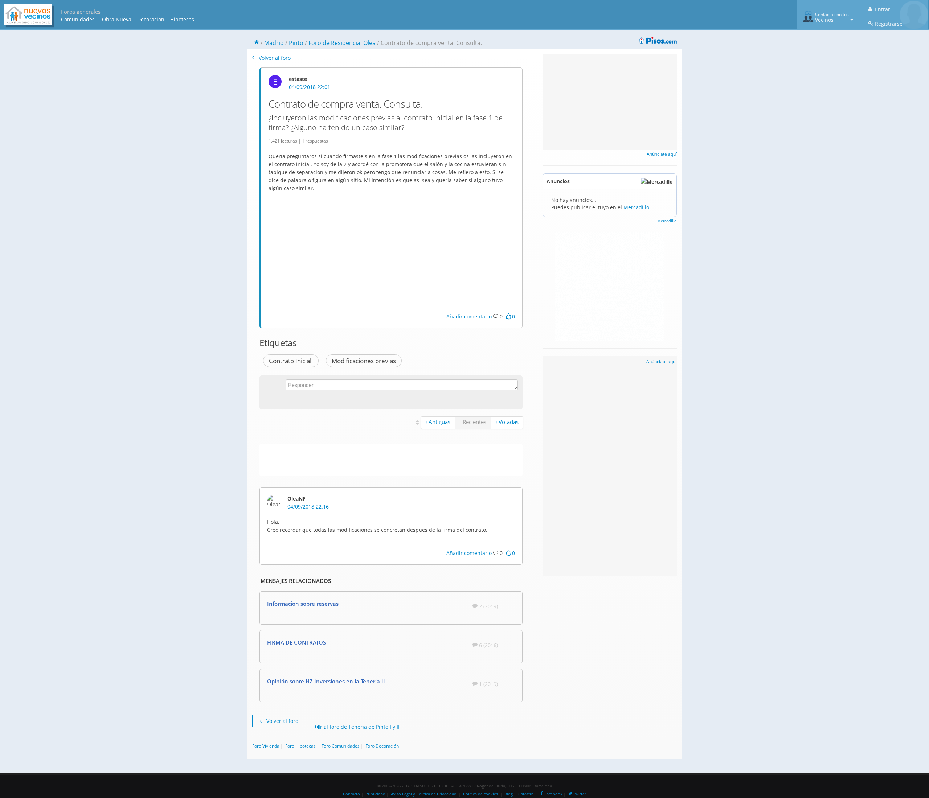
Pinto (296, 43)
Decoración (150, 19)
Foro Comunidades (341, 746)
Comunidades (78, 19)
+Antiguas (437, 421)
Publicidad (375, 794)
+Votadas (507, 421)
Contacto (351, 794)
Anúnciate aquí (662, 154)
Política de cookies (480, 794)
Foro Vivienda (265, 746)
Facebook (553, 794)
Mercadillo (636, 207)
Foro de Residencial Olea (342, 43)
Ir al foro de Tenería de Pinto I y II (359, 726)
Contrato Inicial (291, 361)
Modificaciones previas (364, 361)
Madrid (274, 43)
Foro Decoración (382, 746)
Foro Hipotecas (300, 746)
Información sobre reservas (303, 603)
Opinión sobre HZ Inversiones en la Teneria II (326, 681)
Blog (508, 794)
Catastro (526, 794)
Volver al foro (274, 57)
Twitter (579, 794)
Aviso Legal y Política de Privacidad (424, 794)
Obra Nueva (116, 19)
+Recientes (472, 421)
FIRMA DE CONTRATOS (296, 642)
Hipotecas (182, 19)
